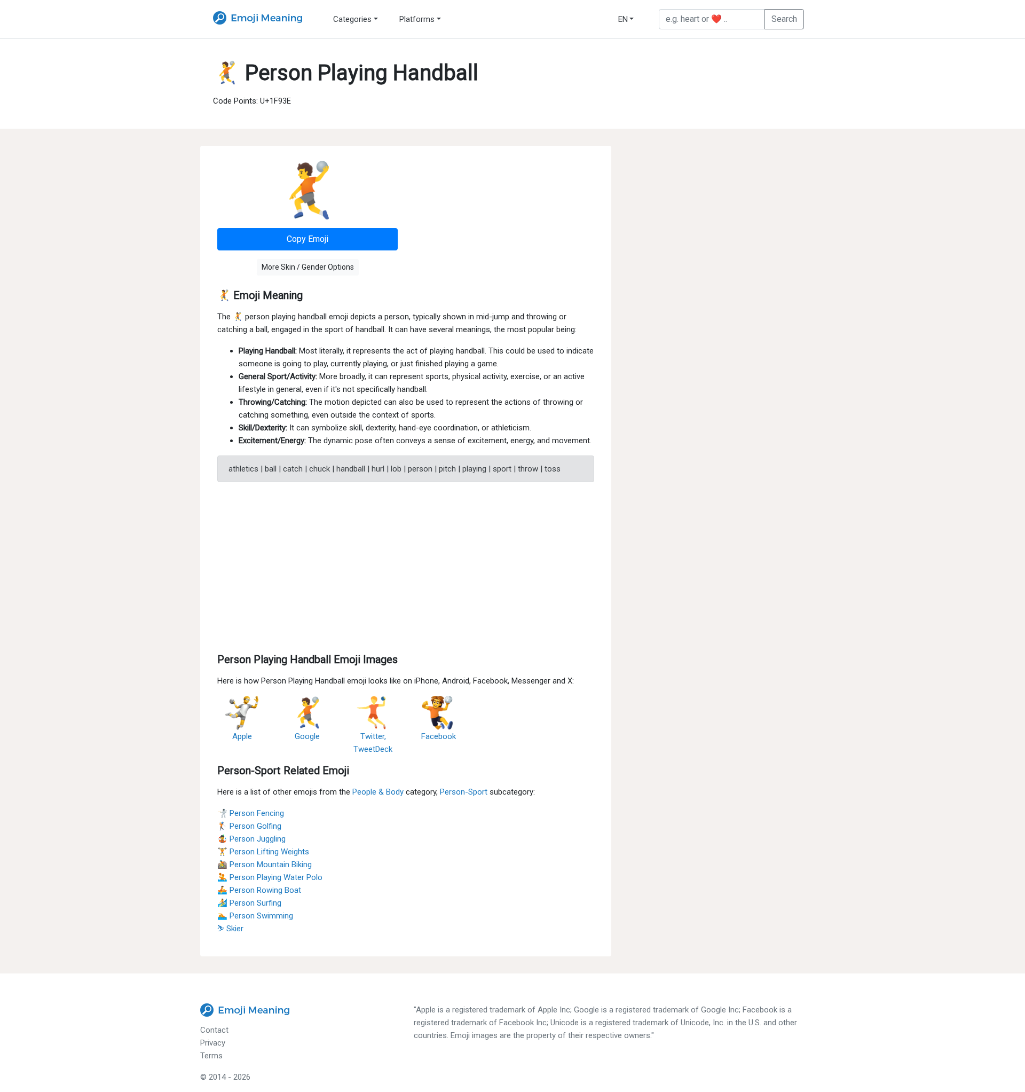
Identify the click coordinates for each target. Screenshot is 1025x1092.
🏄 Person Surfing (249, 903)
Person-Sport (463, 792)
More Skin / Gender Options (308, 267)
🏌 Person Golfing (249, 826)
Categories (352, 19)
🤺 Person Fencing (250, 813)
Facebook (438, 736)
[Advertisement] (405, 565)
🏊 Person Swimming (255, 916)
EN (623, 19)
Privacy (212, 1043)
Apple (242, 736)
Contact (214, 1030)
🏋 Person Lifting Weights (263, 852)
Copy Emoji (307, 239)
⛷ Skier (230, 928)
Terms (211, 1055)
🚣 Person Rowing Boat (259, 890)
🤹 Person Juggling (251, 839)
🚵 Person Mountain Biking (264, 864)
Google (307, 736)
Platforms (417, 19)
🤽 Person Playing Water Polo (269, 877)
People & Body (378, 792)
